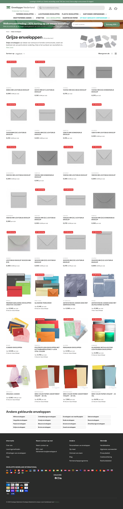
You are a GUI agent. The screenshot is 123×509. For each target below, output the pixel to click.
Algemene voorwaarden (108, 449)
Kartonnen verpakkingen (93, 14)
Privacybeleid (105, 453)
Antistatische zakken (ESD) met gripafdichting (75, 304)
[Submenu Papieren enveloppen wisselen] (35, 14)
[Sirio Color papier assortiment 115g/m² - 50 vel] (47, 377)
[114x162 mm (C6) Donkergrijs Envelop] (104, 73)
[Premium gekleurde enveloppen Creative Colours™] (19, 285)
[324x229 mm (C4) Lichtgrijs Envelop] (104, 243)
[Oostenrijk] (89, 470)
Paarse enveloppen (19, 424)
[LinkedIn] (61, 478)
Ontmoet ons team (76, 453)
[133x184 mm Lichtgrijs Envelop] (75, 158)
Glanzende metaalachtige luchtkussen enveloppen (102, 348)
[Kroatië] (65, 470)
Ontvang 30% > (112, 24)
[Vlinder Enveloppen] (19, 330)
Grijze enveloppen (19, 427)
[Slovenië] (108, 470)
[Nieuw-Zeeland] (81, 470)
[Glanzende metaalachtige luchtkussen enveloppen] (104, 330)
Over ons (9, 445)
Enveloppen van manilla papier (73, 416)
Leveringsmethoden (13, 449)
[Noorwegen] (85, 470)
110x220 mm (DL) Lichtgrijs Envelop (45, 219)
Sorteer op (10, 54)
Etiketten (40, 18)
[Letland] (69, 470)
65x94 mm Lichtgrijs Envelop (17, 90)
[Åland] (7, 470)
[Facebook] (56, 478)
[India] (58, 470)
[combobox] (71, 8)
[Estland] (30, 470)
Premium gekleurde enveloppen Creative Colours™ (18, 304)
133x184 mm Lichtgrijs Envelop (75, 175)
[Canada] (19, 470)
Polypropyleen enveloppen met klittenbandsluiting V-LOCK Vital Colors (47, 349)
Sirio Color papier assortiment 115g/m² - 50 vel (47, 395)
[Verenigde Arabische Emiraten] (15, 473)
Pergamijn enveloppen (72, 347)
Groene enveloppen (69, 424)
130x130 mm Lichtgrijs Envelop (18, 175)
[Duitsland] (27, 470)
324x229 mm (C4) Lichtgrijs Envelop (102, 261)
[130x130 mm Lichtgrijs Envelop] (19, 158)
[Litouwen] (73, 470)
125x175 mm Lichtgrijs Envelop (103, 133)
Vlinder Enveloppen (14, 347)
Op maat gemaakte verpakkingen (93, 18)
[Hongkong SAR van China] (50, 470)
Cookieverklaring (106, 457)
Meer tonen (9, 47)
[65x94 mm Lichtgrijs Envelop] (19, 73)
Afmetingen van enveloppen (16, 453)
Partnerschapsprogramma (78, 461)
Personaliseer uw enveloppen (79, 445)
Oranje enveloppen (44, 420)
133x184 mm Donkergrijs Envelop (44, 176)
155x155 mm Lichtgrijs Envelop (103, 175)
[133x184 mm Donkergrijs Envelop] (47, 158)
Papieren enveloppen (25, 14)
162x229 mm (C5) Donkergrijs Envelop (102, 219)
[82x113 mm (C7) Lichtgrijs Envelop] (47, 73)
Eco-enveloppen (53, 18)
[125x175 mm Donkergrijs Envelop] (75, 115)
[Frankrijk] (38, 470)
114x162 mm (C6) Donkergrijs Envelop (102, 91)
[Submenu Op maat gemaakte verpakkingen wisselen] (109, 18)
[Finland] (34, 470)
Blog (70, 457)
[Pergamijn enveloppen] (75, 330)
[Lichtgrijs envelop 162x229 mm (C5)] (19, 243)
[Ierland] (54, 470)
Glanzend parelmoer (43, 303)
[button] (116, 8)
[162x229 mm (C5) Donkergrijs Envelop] (104, 200)
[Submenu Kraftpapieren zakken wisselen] (33, 18)
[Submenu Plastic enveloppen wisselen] (80, 14)
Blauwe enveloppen (44, 424)
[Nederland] (77, 470)
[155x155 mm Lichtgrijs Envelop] (104, 158)
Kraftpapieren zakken (22, 18)
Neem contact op (42, 445)
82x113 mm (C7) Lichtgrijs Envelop (44, 91)
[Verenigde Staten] (19, 473)
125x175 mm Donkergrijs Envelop (72, 133)
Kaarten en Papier (70, 18)
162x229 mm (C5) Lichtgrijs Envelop (45, 261)
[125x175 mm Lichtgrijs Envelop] (104, 115)
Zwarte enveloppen (69, 427)
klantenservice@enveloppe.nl (46, 452)
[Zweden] (23, 473)
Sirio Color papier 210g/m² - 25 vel (103, 395)
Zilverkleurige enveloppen (96, 424)
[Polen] (92, 470)
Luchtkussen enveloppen (49, 14)
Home (7, 31)
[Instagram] (58, 478)
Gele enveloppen (93, 416)
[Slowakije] (112, 470)
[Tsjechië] (11, 473)
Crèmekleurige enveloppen (47, 416)
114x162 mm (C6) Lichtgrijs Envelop (45, 133)
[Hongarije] (46, 470)
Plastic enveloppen (70, 14)
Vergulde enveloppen (20, 420)
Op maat (72, 449)
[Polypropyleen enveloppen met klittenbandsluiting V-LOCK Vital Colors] (47, 330)
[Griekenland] (42, 470)
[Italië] (61, 470)
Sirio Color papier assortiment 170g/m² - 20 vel (75, 395)
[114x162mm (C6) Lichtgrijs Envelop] (19, 115)
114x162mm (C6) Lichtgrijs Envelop (16, 133)
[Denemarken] (23, 470)
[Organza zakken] (19, 377)
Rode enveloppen (68, 420)
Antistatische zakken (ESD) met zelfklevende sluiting (103, 304)
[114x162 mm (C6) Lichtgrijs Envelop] (47, 115)
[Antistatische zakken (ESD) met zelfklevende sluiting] (104, 285)
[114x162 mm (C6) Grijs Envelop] (75, 73)
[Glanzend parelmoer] (47, 285)
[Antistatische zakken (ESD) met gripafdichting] (75, 285)
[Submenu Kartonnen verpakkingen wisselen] (106, 14)
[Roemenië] (100, 470)
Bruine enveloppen (44, 427)
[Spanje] (7, 473)
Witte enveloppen (19, 416)
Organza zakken (13, 394)
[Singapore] (104, 470)
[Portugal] (96, 470)
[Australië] (11, 470)
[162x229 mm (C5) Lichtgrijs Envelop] (47, 243)
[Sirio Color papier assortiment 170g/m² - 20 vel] (75, 377)
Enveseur (56, 502)
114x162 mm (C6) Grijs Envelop (74, 90)
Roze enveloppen (93, 420)
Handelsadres (105, 445)
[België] (15, 470)
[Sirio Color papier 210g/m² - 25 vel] (104, 377)
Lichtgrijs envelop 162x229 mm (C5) (18, 261)
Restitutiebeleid (105, 461)
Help (7, 457)
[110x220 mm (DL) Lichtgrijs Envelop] (47, 200)
